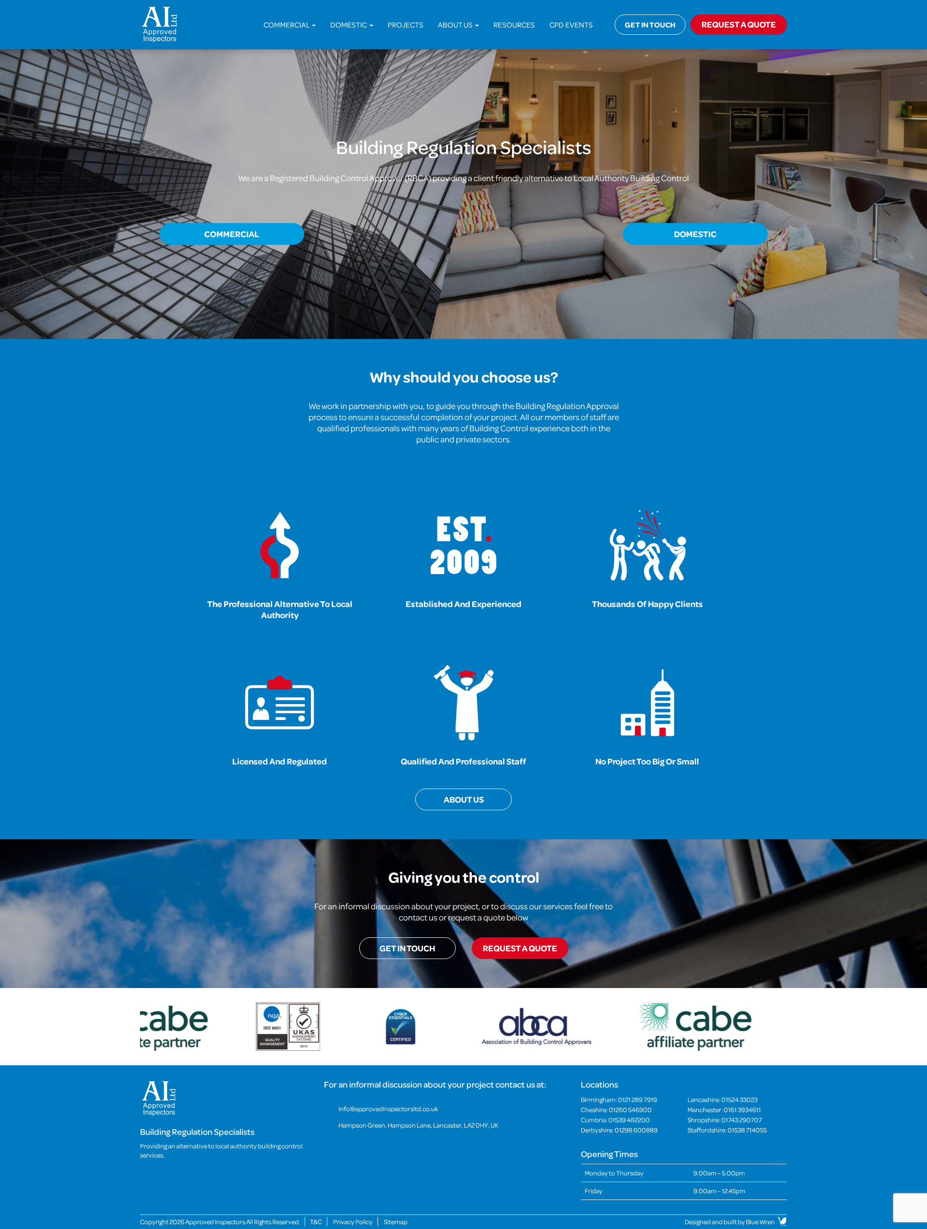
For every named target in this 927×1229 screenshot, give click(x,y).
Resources (514, 24)
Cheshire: (616, 1109)
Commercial (287, 24)
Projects (405, 24)
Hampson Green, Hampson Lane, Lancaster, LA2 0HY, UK (418, 1125)
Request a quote (520, 948)
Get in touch (650, 24)
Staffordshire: (727, 1129)
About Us (456, 24)
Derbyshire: (619, 1129)
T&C (316, 1221)
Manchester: (724, 1109)
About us (464, 799)
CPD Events (571, 24)
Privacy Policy (353, 1221)
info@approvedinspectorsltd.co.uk (388, 1108)
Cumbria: (615, 1119)
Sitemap (395, 1221)
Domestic (349, 24)
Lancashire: (723, 1099)
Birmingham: (619, 1099)
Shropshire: (725, 1119)
